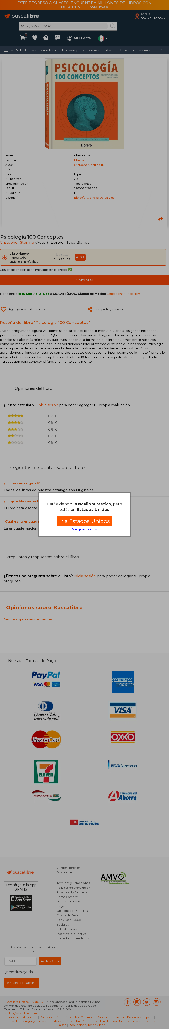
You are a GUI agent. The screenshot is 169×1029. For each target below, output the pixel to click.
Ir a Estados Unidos (84, 521)
